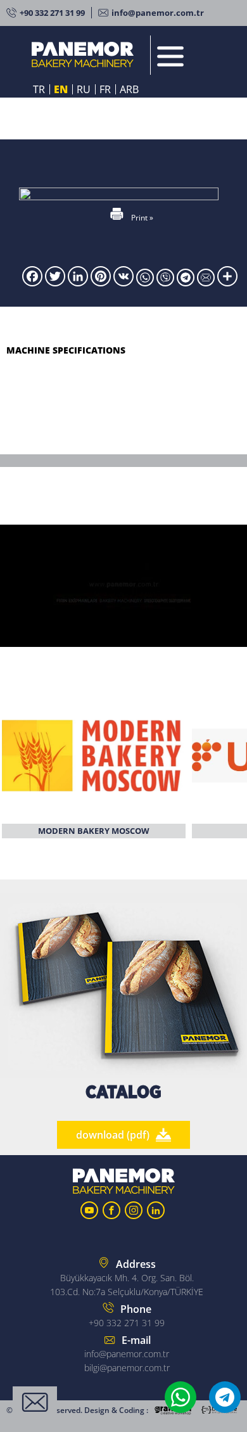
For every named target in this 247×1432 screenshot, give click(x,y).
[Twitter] (55, 283)
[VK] (123, 283)
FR (105, 89)
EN (61, 89)
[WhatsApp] (146, 283)
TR (39, 89)
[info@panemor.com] (207, 283)
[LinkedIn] (78, 283)
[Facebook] (32, 283)
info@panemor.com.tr (157, 12)
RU (84, 89)
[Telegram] (187, 283)
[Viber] (166, 283)
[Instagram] (133, 1210)
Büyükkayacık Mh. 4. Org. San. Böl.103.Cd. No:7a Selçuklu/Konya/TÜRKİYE (126, 1277)
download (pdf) (112, 1135)
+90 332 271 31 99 (52, 12)
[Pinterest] (101, 283)
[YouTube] (89, 1210)
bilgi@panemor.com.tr (127, 1368)
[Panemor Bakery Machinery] (88, 55)
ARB (129, 89)
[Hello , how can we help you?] (35, 1402)
